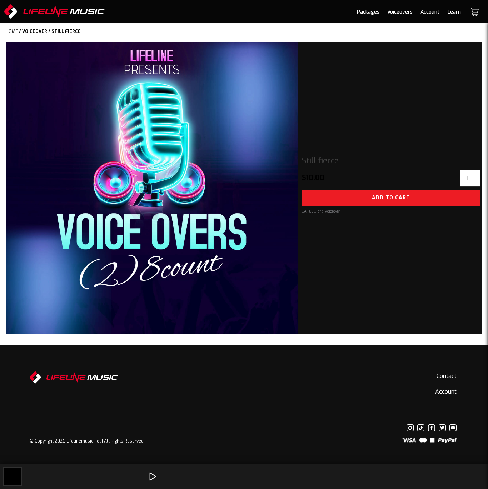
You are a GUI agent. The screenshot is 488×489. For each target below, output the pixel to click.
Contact (447, 376)
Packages (368, 12)
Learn (454, 12)
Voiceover (34, 31)
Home (12, 31)
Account (430, 12)
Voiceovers (400, 12)
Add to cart (391, 197)
